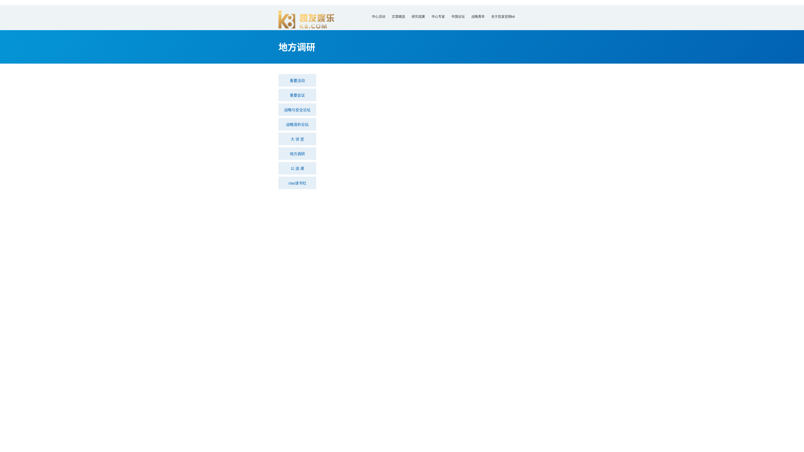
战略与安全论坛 (297, 109)
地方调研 (297, 153)
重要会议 (297, 95)
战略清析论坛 (297, 124)
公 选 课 (297, 168)
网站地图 (6, 250)
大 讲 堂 (297, 139)
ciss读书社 (297, 183)
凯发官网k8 (286, 197)
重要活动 (297, 80)
